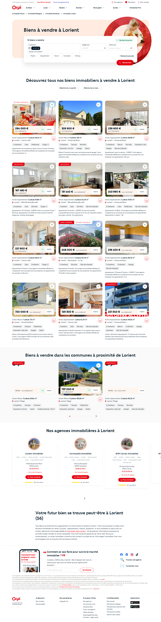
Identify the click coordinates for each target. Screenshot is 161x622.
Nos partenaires (65, 598)
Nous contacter (35, 477)
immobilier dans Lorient (76, 531)
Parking (77, 56)
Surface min (112, 45)
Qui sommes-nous (89, 604)
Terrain (56, 56)
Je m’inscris (86, 570)
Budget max (85, 45)
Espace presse (88, 607)
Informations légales (114, 604)
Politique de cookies (113, 612)
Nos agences (87, 601)
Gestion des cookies (113, 614)
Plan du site (110, 601)
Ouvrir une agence (89, 609)
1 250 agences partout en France (23, 2)
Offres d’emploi (88, 612)
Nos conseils (40, 601)
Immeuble (67, 56)
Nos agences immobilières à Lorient (80, 430)
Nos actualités (40, 604)
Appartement (44, 56)
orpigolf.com (63, 601)
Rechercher (126, 63)
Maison (33, 56)
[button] (38, 48)
